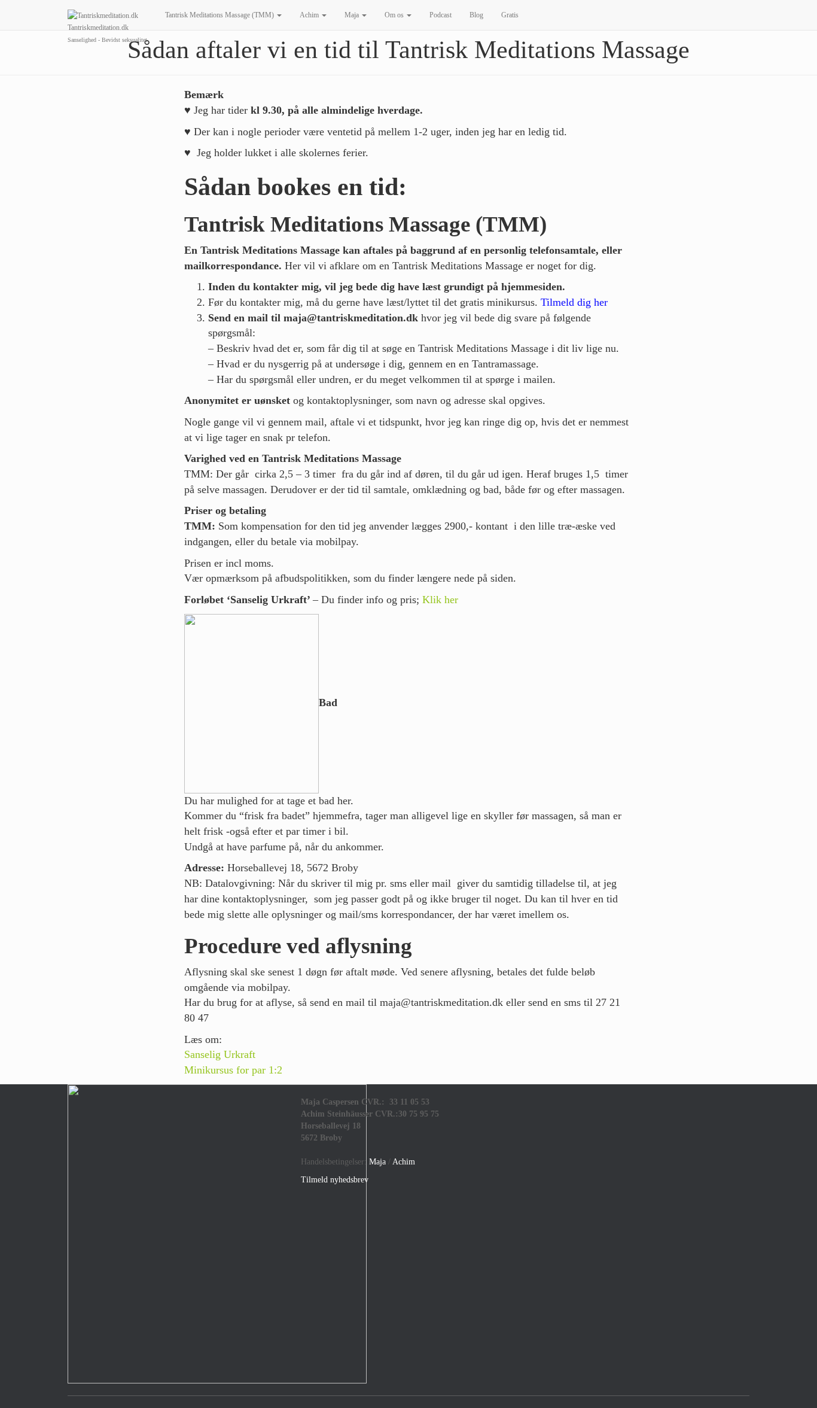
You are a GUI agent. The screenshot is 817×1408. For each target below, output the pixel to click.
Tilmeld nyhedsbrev (334, 1179)
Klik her (440, 600)
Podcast (440, 15)
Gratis (510, 15)
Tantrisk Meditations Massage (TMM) (220, 15)
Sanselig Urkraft (219, 1054)
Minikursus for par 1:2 (233, 1070)
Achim (310, 15)
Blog (476, 15)
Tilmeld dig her (574, 302)
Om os (395, 15)
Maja (353, 15)
